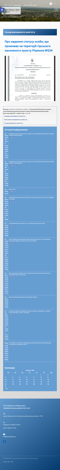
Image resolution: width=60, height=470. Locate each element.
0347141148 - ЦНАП (30, 5)
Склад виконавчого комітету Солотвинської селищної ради (27, 223)
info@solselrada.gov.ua (9, 436)
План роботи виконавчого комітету (15, 119)
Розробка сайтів (6, 461)
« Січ (6, 388)
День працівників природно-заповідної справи (23, 297)
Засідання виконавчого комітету (14, 116)
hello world (12, 189)
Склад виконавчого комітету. (13, 123)
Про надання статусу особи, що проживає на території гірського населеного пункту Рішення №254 (28, 46)
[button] (2, 10)
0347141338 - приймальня (12, 5)
